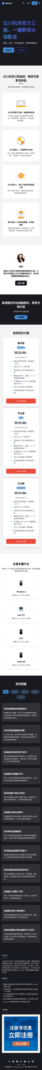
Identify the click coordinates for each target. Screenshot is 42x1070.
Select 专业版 (21, 471)
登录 (28, 3)
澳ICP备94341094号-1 (31, 1067)
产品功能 (21, 697)
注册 (34, 3)
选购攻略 (24, 692)
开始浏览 (21, 317)
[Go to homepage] (7, 3)
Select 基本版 (21, 401)
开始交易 (8, 50)
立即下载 (21, 283)
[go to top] (37, 1063)
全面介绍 (21, 50)
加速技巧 (35, 692)
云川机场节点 (8, 1067)
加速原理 (14, 692)
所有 (5, 692)
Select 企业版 (21, 541)
